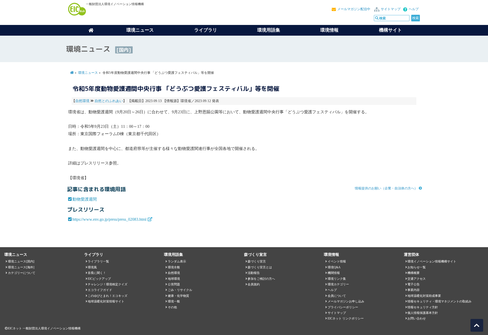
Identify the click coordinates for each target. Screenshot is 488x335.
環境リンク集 (337, 279)
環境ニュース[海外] (21, 267)
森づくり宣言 (257, 261)
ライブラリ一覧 (98, 261)
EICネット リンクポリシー (346, 318)
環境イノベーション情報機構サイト (431, 261)
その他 (172, 307)
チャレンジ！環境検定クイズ (107, 284)
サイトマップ (391, 9)
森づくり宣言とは (260, 267)
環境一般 (174, 301)
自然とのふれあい (109, 101)
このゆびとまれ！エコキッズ (107, 296)
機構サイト (390, 30)
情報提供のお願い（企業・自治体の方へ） (386, 188)
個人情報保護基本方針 (422, 313)
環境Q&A (334, 267)
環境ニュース (88, 73)
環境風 (92, 267)
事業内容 (413, 290)
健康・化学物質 (178, 296)
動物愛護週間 (84, 199)
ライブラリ (205, 30)
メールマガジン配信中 (353, 9)
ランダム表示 (177, 261)
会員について (337, 296)
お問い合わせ (416, 318)
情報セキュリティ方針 (422, 307)
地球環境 (174, 279)
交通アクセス (416, 279)
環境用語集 (268, 30)
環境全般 (174, 267)
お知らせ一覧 (416, 267)
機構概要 (413, 273)
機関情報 (334, 273)
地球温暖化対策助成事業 (424, 296)
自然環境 (82, 101)
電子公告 (413, 284)
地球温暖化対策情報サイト (106, 301)
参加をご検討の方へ (261, 279)
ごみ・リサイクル (180, 290)
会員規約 (254, 284)
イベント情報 (337, 261)
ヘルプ (414, 9)
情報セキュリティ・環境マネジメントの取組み (439, 301)
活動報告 (254, 273)
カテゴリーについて (21, 273)
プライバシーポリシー (343, 307)
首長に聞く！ (97, 273)
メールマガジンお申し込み (346, 301)
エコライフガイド (100, 290)
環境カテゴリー (338, 284)
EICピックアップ (99, 279)
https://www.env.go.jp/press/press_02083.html (109, 219)
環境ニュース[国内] (21, 261)
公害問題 (174, 284)
